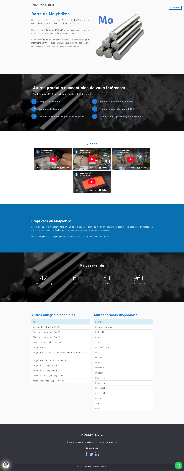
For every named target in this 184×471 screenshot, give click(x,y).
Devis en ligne (175, 7)
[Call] (5, 465)
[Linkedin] (97, 454)
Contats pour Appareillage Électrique (120, 116)
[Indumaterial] (92, 439)
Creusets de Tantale (50, 108)
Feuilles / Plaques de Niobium (116, 101)
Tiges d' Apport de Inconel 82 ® (117, 108)
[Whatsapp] (178, 465)
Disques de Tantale (49, 101)
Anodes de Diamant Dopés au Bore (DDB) (62, 116)
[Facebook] (86, 454)
